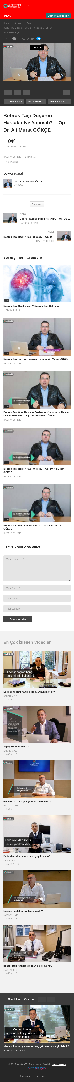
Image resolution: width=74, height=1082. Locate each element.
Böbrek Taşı (30, 157)
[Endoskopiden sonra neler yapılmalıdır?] (37, 834)
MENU (7, 15)
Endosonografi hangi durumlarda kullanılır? (29, 691)
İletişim (40, 1076)
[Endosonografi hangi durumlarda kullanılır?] (37, 670)
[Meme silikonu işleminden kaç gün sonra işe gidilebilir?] (37, 1024)
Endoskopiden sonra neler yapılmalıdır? (26, 856)
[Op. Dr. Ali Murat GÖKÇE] (7, 183)
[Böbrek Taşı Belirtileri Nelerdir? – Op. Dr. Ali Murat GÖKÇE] (37, 222)
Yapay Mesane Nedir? (16, 746)
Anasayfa (25, 1076)
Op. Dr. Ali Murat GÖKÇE (28, 181)
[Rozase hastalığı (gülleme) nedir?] (37, 888)
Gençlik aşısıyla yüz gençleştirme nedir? (27, 801)
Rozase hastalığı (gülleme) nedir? (23, 911)
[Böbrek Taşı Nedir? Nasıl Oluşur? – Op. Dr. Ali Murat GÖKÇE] (37, 240)
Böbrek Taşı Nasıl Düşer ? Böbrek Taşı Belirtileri (31, 306)
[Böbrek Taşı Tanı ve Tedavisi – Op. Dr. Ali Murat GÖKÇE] (37, 337)
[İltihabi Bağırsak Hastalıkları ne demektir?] (37, 943)
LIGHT (7, 38)
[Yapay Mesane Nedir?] (37, 724)
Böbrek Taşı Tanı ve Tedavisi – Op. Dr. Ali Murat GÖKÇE (35, 359)
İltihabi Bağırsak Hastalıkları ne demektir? (27, 965)
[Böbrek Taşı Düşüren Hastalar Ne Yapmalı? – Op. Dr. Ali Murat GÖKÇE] (37, 283)
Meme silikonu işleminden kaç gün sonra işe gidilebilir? (36, 1046)
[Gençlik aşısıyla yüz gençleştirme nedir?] (37, 779)
